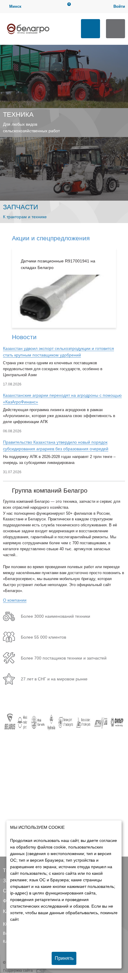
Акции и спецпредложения (51, 238)
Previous (6, 287)
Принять (64, 958)
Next (122, 287)
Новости (24, 336)
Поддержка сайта (18, 971)
